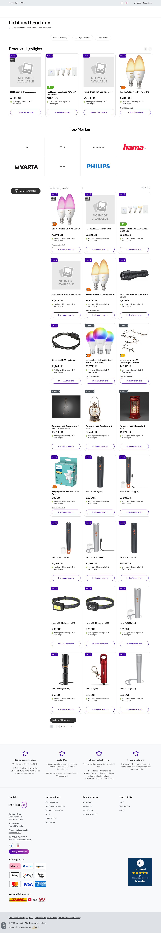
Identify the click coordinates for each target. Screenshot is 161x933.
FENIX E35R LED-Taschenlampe (98, 229)
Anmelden (87, 802)
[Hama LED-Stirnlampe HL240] (66, 604)
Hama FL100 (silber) (128, 689)
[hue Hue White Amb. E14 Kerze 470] (99, 72)
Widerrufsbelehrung (54, 810)
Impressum (50, 822)
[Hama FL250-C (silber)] (100, 538)
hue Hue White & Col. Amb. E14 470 (66, 229)
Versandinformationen (55, 806)
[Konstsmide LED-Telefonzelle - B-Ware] (134, 407)
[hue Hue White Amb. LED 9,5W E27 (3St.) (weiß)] (25, 72)
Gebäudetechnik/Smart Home (24, 28)
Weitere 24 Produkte (61, 720)
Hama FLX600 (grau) (128, 557)
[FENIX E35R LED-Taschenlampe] (100, 209)
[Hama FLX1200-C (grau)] (134, 472)
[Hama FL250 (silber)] (134, 604)
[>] (71, 726)
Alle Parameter (28, 190)
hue (26, 147)
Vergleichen (88, 810)
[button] (143, 3)
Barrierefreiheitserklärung (69, 917)
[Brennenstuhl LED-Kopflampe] (66, 341)
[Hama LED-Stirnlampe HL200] (100, 604)
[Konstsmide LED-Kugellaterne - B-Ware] (100, 407)
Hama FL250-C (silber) (95, 557)
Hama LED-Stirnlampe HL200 (97, 623)
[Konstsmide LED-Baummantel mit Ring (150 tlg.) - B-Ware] (66, 407)
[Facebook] (122, 3)
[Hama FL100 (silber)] (134, 670)
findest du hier (15, 832)
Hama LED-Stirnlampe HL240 (63, 623)
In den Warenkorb (25, 112)
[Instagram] (126, 3)
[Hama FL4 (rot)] (100, 670)
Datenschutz (51, 818)
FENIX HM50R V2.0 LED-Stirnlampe (61, 92)
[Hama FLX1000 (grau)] (66, 538)
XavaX (62, 166)
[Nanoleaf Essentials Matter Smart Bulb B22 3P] (89, 355)
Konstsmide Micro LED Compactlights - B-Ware (129, 361)
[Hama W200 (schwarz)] (66, 670)
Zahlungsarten (52, 802)
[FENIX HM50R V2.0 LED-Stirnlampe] (62, 72)
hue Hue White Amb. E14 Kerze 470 (98, 92)
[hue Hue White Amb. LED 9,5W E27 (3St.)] (14, 87)
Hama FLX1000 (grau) (60, 557)
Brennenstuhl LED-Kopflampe (64, 360)
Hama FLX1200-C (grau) (129, 491)
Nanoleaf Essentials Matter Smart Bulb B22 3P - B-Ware (99, 361)
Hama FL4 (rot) (92, 689)
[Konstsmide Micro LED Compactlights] (123, 355)
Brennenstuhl (98, 147)
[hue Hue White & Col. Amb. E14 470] (66, 209)
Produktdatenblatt (90, 108)
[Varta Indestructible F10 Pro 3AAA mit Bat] (135, 72)
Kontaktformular (16, 826)
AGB (48, 814)
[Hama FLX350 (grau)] (100, 472)
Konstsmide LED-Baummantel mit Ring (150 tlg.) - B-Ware (65, 427)
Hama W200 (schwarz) (61, 689)
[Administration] (38, 927)
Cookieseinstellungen (18, 917)
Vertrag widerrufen (19, 851)
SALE (121, 802)
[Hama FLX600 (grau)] (134, 538)
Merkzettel (87, 806)
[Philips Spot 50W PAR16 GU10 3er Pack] (66, 472)
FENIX (62, 147)
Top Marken (13, 3)
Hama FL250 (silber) (128, 623)
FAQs (22, 3)
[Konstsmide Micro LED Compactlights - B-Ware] (134, 341)
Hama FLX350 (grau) (94, 491)
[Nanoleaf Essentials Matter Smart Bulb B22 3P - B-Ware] (100, 341)
